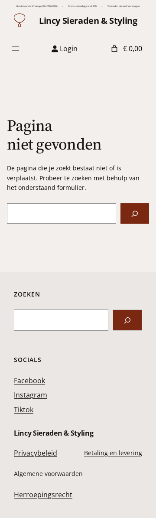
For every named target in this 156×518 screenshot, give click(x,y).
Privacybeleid (35, 453)
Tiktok (23, 409)
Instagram (30, 395)
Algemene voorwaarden (48, 473)
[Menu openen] (15, 48)
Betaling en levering (113, 453)
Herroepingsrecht (43, 494)
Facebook (29, 380)
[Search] (127, 320)
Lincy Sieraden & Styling (88, 20)
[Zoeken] (134, 213)
